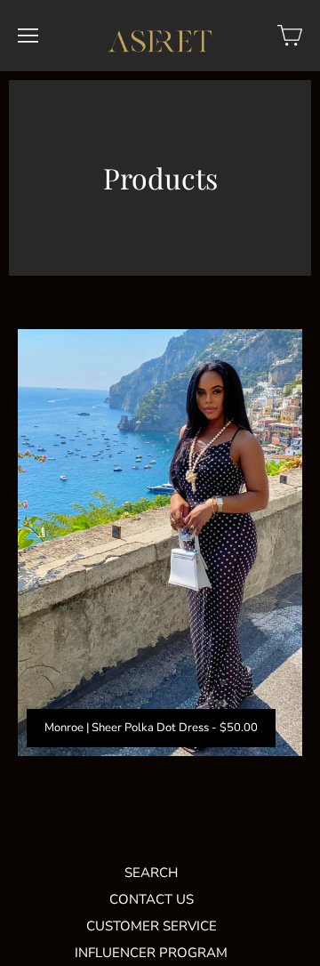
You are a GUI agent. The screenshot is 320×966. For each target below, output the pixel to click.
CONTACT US (151, 899)
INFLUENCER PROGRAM (151, 953)
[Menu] (28, 35)
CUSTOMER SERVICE (151, 926)
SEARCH (151, 872)
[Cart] (290, 35)
